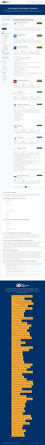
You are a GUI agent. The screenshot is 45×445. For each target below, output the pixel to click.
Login (28, 2)
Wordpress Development (17, 433)
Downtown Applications (23, 80)
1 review (23, 94)
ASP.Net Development (17, 308)
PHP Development (26, 386)
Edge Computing (27, 337)
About (32, 443)
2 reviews (23, 25)
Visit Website (39, 23)
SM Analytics (27, 416)
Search (5, 28)
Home (3, 16)
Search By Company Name (6, 19)
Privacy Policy (37, 443)
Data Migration (25, 328)
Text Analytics (28, 418)
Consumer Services (6, 36)
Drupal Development (17, 337)
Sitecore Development (17, 416)
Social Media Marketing (17, 418)
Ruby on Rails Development (18, 403)
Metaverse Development (18, 376)
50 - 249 (4, 67)
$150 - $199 (5, 79)
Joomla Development (27, 364)
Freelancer (5, 63)
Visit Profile (39, 104)
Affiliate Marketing (27, 296)
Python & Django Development (19, 396)
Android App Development (18, 298)
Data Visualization (24, 332)
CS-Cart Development (17, 325)
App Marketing (27, 301)
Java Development (16, 364)
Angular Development (17, 301)
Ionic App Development (17, 357)
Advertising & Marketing (7, 33)
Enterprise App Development (18, 342)
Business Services (6, 34)
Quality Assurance (16, 398)
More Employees (4, 70)
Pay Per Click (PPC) (16, 386)
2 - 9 (4, 64)
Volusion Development (17, 425)
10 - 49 (4, 65)
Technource (20, 137)
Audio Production (27, 308)
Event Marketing (16, 345)
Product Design (16, 394)
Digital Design (25, 335)
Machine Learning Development (19, 369)
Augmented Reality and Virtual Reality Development (22, 303)
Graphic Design (29, 347)
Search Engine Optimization (18, 411)
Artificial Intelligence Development (19, 306)
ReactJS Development (27, 398)
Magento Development (17, 372)
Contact (41, 443)
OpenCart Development (17, 384)
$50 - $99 (4, 76)
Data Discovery (16, 328)
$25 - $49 (4, 75)
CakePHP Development (17, 318)
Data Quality (23, 330)
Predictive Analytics (17, 389)
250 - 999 (4, 68)
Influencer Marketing (17, 352)
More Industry (4, 40)
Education (5, 38)
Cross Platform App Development (19, 323)
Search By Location (5, 24)
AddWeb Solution (22, 34)
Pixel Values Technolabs (23, 104)
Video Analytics (16, 423)
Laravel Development (17, 367)
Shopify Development (17, 413)
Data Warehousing (16, 335)
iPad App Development (17, 359)
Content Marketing (16, 320)
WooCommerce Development (18, 430)
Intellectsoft (20, 92)
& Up (7, 45)
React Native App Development (19, 401)
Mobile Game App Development (19, 379)
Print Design (28, 391)
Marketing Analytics (17, 374)
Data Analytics (27, 325)
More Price (3, 81)
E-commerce (5, 37)
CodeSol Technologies (23, 46)
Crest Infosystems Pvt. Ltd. (24, 175)
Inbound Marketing (24, 350)
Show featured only (6, 54)
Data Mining (15, 330)
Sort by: (39, 19)
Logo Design (26, 367)
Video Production (25, 423)
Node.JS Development (27, 381)
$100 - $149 (5, 78)
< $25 (4, 74)
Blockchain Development (17, 313)
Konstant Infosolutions (23, 22)
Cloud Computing (28, 318)
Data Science (15, 332)
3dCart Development (17, 296)
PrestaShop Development (18, 391)
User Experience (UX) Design (18, 420)
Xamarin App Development (18, 435)
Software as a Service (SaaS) (18, 406)
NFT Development (16, 381)
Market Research (28, 372)
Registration (33, 2)
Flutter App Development (18, 347)
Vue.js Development (17, 428)
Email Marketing (16, 340)
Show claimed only (6, 58)
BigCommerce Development (18, 310)
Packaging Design (28, 384)
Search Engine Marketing (18, 408)
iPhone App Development (18, 362)
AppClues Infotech (22, 148)
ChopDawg (19, 125)
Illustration (15, 350)
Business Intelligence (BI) (18, 315)
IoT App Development (17, 354)
